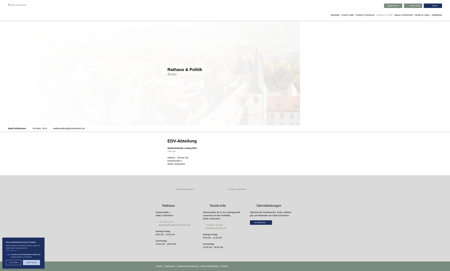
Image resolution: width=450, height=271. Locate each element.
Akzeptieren (31, 262)
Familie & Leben (422, 15)
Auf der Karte (414, 6)
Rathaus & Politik (385, 15)
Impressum (170, 266)
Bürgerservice (393, 6)
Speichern (13, 262)
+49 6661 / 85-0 (39, 128)
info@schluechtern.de (216, 228)
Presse (159, 266)
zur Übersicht (260, 222)
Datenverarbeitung (209, 266)
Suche (435, 6)
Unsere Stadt (347, 15)
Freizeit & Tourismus (365, 15)
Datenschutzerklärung (188, 266)
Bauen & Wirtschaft (403, 15)
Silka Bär (171, 151)
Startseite (335, 15)
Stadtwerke (436, 15)
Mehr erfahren (11, 250)
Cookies (224, 266)
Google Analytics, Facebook (26, 255)
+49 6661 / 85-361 (214, 225)
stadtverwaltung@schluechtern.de (69, 128)
